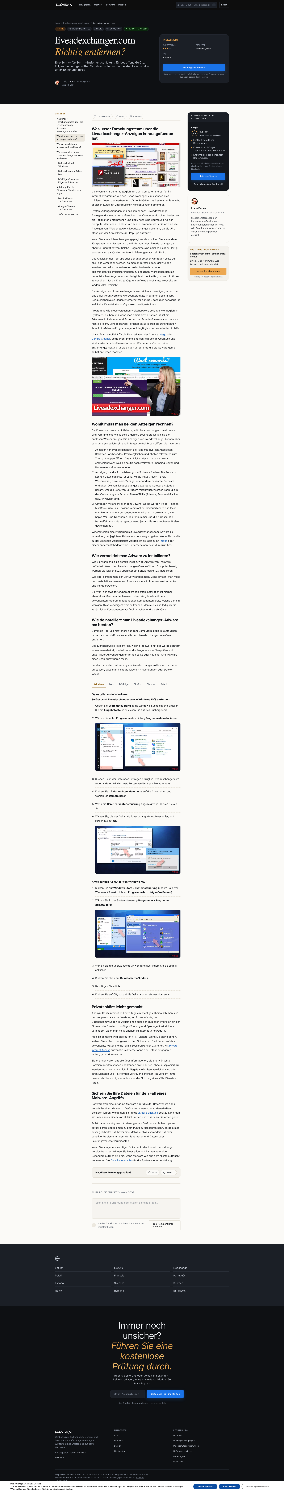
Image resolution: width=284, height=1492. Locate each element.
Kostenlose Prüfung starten (165, 1394)
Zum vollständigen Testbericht (208, 184)
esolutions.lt (80, 1452)
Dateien (122, 4)
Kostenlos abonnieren (208, 271)
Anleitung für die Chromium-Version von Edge (69, 190)
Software (110, 4)
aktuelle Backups (148, 1112)
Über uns (177, 1435)
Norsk (58, 1290)
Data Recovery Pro (121, 1160)
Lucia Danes (68, 81)
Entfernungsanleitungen (76, 23)
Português (179, 1275)
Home (57, 23)
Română (119, 1290)
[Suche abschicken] (178, 5)
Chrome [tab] (151, 684)
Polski (58, 1275)
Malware (98, 4)
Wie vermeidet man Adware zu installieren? (69, 146)
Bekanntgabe (179, 1456)
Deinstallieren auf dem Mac (70, 173)
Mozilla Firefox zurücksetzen (66, 200)
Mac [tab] (111, 684)
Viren (116, 1435)
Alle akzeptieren (205, 1486)
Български (179, 1290)
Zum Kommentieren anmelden (163, 1225)
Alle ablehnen (229, 1486)
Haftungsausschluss (182, 1451)
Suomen (178, 1283)
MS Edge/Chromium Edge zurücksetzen (68, 181)
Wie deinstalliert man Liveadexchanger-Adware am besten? (70, 155)
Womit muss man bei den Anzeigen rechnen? (70, 138)
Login (224, 4)
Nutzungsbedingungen (184, 1440)
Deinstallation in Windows (66, 165)
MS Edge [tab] (124, 684)
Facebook (59, 1457)
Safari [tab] (163, 684)
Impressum (178, 1461)
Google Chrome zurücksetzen (66, 208)
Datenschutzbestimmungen (186, 1446)
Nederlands (180, 1267)
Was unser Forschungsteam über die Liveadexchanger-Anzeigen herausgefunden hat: (70, 125)
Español (59, 1283)
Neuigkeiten (85, 4)
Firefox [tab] (137, 684)
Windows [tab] (99, 684)
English (59, 1267)
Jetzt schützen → (208, 176)
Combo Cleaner (101, 338)
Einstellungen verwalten (257, 1486)
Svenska (119, 1283)
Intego (162, 334)
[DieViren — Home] (65, 4)
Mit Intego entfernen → (194, 67)
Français (119, 1275)
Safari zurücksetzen (68, 214)
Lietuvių (119, 1267)
